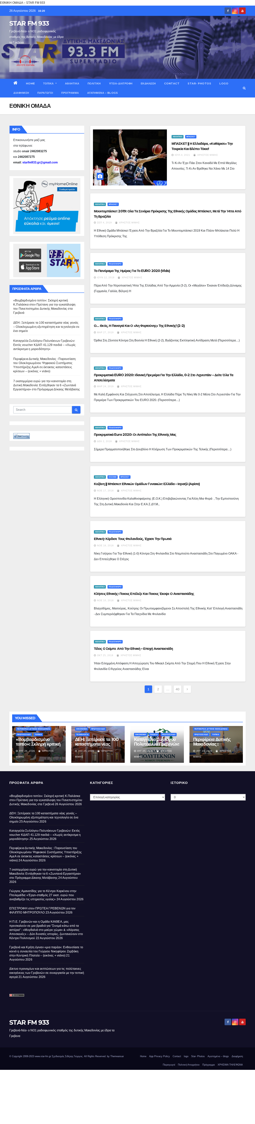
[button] (244, 88)
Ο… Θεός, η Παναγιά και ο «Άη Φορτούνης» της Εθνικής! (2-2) (139, 326)
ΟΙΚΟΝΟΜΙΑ (81, 729)
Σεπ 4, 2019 (104, 222)
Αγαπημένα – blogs (102, 93)
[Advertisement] (112, 1096)
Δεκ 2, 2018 (104, 441)
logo (223, 83)
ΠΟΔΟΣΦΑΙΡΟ (115, 264)
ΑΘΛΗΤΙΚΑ (72, 83)
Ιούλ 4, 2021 (182, 155)
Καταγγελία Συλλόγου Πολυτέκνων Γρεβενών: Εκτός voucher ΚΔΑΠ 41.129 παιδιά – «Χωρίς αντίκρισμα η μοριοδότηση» (44, 345)
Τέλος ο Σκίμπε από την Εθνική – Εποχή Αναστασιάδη (133, 649)
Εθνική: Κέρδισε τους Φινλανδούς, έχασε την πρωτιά (132, 539)
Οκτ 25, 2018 (105, 655)
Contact (172, 83)
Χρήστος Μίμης (207, 155)
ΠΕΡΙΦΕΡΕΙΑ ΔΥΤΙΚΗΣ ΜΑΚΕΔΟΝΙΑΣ (33, 729)
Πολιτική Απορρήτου (189, 1064)
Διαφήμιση (21, 93)
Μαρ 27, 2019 (105, 332)
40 (177, 689)
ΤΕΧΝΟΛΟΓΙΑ (82, 734)
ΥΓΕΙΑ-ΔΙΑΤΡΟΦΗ (121, 83)
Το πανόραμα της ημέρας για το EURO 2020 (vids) (132, 271)
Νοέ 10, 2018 (105, 600)
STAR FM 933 (29, 23)
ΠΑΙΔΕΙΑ (154, 734)
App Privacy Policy (159, 1056)
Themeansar (117, 1056)
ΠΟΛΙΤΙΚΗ (94, 83)
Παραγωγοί (45, 93)
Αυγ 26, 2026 (27, 751)
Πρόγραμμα (70, 93)
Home (30, 83)
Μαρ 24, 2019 (105, 386)
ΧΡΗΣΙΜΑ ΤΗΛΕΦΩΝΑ (230, 1064)
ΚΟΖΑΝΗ (112, 477)
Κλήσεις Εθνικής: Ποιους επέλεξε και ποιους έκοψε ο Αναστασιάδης (144, 594)
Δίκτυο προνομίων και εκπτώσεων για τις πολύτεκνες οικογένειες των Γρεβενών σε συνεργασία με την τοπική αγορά (46, 973)
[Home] (15, 83)
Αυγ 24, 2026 (204, 751)
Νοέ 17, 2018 (105, 490)
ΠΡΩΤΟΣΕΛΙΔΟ (24, 734)
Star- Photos (199, 83)
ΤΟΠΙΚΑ (49, 83)
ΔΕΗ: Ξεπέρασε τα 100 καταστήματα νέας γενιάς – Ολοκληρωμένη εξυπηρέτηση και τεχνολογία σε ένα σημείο (46, 326)
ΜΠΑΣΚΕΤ (190, 137)
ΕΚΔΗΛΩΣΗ (148, 83)
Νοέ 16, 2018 (105, 545)
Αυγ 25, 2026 (86, 751)
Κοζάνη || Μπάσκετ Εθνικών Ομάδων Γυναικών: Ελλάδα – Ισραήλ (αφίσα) (147, 484)
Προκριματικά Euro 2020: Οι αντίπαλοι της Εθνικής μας (135, 435)
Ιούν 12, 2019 (105, 277)
